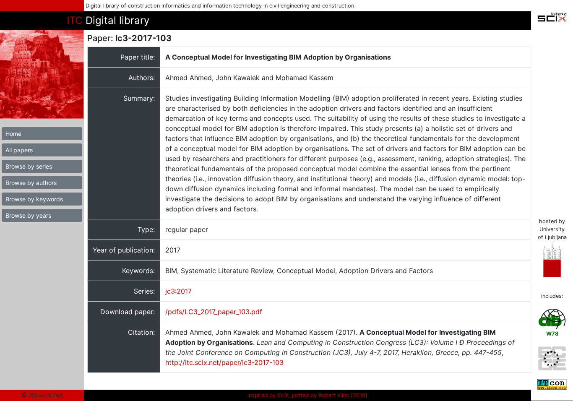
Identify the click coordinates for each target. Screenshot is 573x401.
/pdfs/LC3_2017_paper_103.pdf (213, 311)
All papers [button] (19, 150)
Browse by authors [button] (31, 182)
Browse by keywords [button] (34, 199)
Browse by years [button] (28, 215)
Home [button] (13, 133)
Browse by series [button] (28, 166)
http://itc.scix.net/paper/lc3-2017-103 (224, 362)
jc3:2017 (178, 291)
